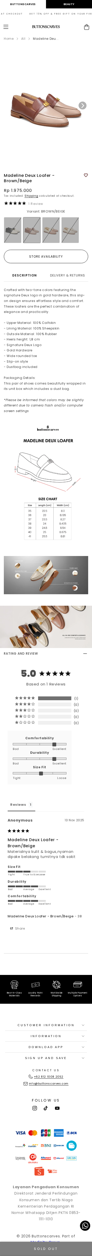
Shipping (31, 196)
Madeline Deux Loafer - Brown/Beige (41, 916)
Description (24, 275)
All (23, 38)
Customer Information (46, 1025)
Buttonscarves (23, 4)
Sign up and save (46, 1058)
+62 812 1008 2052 (48, 1077)
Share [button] (19, 928)
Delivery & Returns (67, 275)
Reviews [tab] (18, 804)
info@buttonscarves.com (48, 1083)
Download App (46, 1047)
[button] (6, 27)
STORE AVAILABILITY (46, 256)
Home (9, 38)
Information (46, 1036)
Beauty (69, 4)
